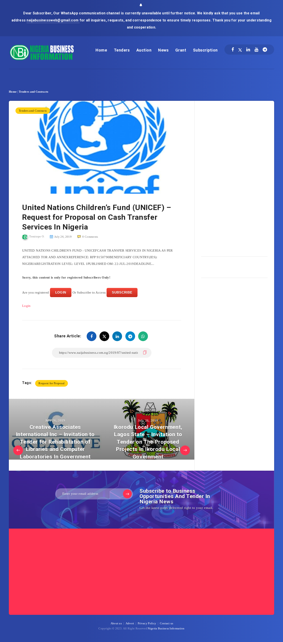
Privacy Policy (147, 623)
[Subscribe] (127, 493)
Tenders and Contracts (33, 91)
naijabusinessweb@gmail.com (53, 20)
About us (116, 623)
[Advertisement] (234, 177)
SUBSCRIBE (122, 292)
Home (101, 50)
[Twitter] (240, 50)
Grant (180, 50)
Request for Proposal (51, 383)
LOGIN (60, 292)
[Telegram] (265, 50)
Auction (144, 50)
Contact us (166, 623)
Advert (130, 623)
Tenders (122, 50)
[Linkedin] (248, 50)
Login (26, 306)
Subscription (205, 50)
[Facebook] (232, 50)
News (163, 50)
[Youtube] (256, 50)
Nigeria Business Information (166, 628)
